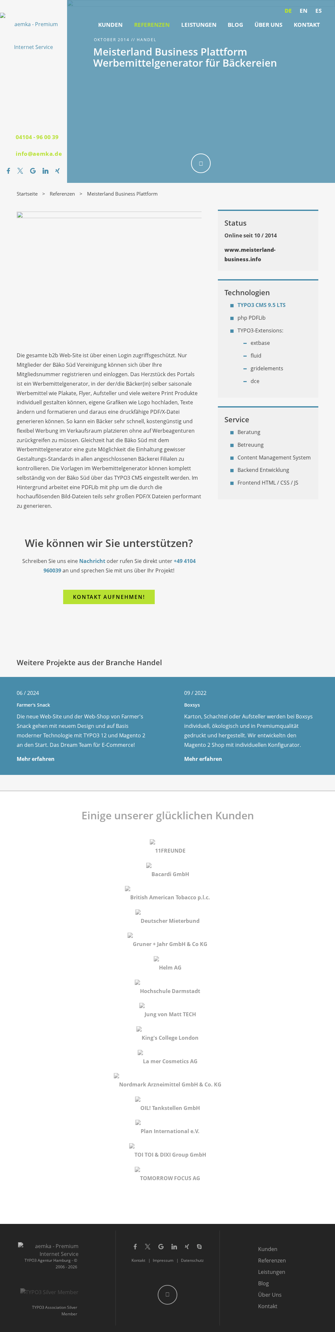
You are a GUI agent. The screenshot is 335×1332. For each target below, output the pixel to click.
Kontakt (307, 24)
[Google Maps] (33, 170)
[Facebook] (8, 170)
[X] (20, 170)
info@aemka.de (39, 153)
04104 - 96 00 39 (37, 137)
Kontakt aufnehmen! (109, 597)
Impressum (163, 1260)
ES (318, 10)
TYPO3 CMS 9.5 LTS (262, 305)
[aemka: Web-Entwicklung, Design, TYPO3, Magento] (33, 35)
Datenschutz (192, 1260)
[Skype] (199, 1243)
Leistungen (199, 24)
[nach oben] (167, 1295)
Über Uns (268, 24)
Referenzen (152, 24)
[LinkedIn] (45, 170)
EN (304, 10)
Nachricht (92, 561)
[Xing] (57, 170)
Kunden (110, 24)
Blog (235, 24)
